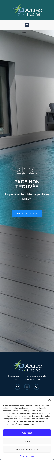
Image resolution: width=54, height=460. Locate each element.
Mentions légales (27, 456)
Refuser (27, 441)
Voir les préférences (27, 449)
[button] (49, 399)
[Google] (36, 387)
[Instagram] (27, 387)
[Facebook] (17, 387)
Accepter (27, 432)
